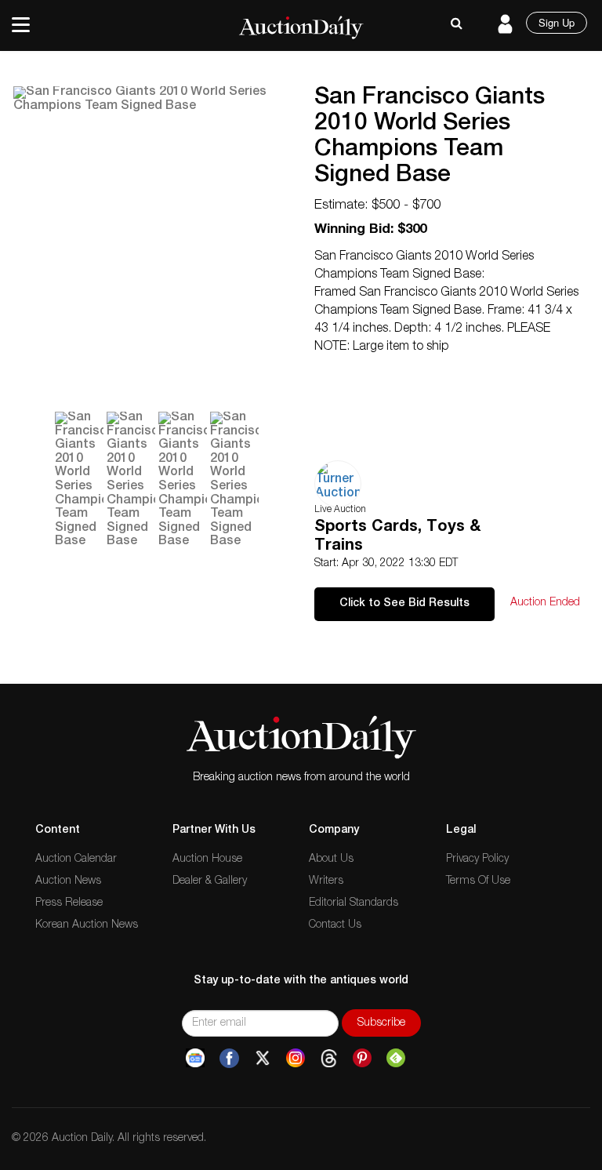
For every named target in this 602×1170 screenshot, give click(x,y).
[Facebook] (229, 1058)
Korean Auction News (86, 925)
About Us (331, 859)
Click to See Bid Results (404, 603)
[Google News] (195, 1058)
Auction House (207, 859)
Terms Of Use (478, 881)
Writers (326, 881)
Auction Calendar (76, 859)
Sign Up (557, 22)
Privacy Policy (477, 859)
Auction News (68, 881)
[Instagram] (295, 1058)
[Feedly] (395, 1058)
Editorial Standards (353, 903)
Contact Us (335, 925)
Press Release (69, 903)
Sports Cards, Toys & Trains (397, 537)
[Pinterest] (362, 1058)
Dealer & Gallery (209, 881)
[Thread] (329, 1058)
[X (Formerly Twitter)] (262, 1058)
